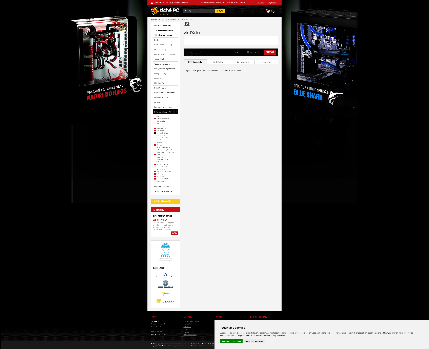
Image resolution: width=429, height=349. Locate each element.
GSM (158, 123)
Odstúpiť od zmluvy (190, 335)
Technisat (160, 157)
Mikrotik (159, 143)
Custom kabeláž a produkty (164, 54)
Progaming (158, 102)
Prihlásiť (261, 3)
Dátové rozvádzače (163, 119)
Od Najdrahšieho (219, 62)
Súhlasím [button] (225, 341)
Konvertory (160, 126)
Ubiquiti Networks (162, 159)
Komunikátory (161, 128)
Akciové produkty (165, 30)
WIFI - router (161, 176)
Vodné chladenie (160, 59)
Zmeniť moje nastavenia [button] (254, 341)
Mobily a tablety (160, 73)
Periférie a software (161, 97)
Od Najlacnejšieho (195, 62)
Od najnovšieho (266, 62)
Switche (159, 155)
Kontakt (242, 3)
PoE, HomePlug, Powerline (165, 150)
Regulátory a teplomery (163, 107)
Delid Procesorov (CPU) (163, 45)
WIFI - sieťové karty (162, 179)
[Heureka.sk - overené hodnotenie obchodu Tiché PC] (165, 251)
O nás (236, 3)
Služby (156, 40)
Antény (159, 116)
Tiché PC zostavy (165, 35)
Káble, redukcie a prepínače (164, 69)
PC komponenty (160, 49)
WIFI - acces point (162, 164)
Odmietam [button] (237, 341)
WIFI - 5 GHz (160, 162)
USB (159, 140)
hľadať (220, 10)
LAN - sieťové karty (183, 19)
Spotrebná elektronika (162, 186)
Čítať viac (174, 233)
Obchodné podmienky (207, 3)
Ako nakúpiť (220, 3)
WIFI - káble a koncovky (164, 171)
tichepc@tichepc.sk (181, 2)
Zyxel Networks (161, 181)
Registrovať (272, 3)
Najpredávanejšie (243, 62)
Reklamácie (229, 3)
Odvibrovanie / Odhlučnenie (164, 93)
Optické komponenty (163, 147)
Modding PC (158, 78)
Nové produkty (164, 25)
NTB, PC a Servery (161, 88)
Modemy (159, 145)
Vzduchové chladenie (162, 64)
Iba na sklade (255, 52)
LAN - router (160, 131)
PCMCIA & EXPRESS (164, 138)
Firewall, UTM (161, 121)
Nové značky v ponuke (162, 215)
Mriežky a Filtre (159, 83)
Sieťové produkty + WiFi (168, 19)
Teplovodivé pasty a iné (163, 191)
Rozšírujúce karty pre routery (166, 152)
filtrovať (270, 52)
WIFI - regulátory (162, 174)
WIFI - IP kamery (162, 169)
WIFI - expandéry (162, 167)
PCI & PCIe (161, 135)
